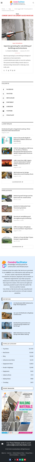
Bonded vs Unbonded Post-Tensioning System (22, 207)
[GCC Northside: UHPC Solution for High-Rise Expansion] (7, 305)
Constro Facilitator (12, 51)
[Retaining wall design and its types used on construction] (7, 198)
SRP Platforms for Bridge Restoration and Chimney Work (23, 173)
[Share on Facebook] (6, 70)
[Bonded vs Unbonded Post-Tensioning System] (7, 208)
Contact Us (22, 455)
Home (3, 9)
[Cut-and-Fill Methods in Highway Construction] (7, 315)
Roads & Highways (18, 367)
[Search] (33, 3)
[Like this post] (4, 70)
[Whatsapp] (22, 460)
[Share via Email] (14, 70)
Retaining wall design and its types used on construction (23, 196)
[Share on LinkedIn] (12, 70)
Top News (18, 349)
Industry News (18, 375)
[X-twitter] (13, 460)
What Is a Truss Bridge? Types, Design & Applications (23, 238)
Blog (18, 356)
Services (9, 453)
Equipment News (18, 363)
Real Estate (18, 352)
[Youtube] (25, 460)
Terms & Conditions (14, 455)
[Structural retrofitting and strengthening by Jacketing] (7, 219)
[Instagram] (15, 460)
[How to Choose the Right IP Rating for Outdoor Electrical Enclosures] (7, 140)
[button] (4, 413)
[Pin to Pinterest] (10, 70)
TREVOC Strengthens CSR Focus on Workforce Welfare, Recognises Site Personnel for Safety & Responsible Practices (23, 150)
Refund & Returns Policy (18, 453)
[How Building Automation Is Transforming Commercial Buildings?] (7, 325)
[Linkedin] (20, 460)
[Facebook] (10, 460)
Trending (18, 382)
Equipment (18, 371)
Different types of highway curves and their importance (23, 227)
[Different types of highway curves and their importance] (7, 229)
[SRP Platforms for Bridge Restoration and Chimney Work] (7, 175)
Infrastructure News (18, 360)
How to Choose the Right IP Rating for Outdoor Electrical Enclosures (23, 139)
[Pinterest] (17, 460)
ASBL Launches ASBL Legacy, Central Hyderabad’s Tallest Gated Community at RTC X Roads (22, 163)
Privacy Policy (29, 453)
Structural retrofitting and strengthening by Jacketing (22, 217)
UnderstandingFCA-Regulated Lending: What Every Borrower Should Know (16, 129)
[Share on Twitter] (8, 70)
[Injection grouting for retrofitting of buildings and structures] (17, 29)
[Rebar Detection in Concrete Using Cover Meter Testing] (7, 335)
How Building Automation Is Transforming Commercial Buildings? (22, 324)
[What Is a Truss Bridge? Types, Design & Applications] (7, 239)
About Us (4, 453)
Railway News (18, 379)
